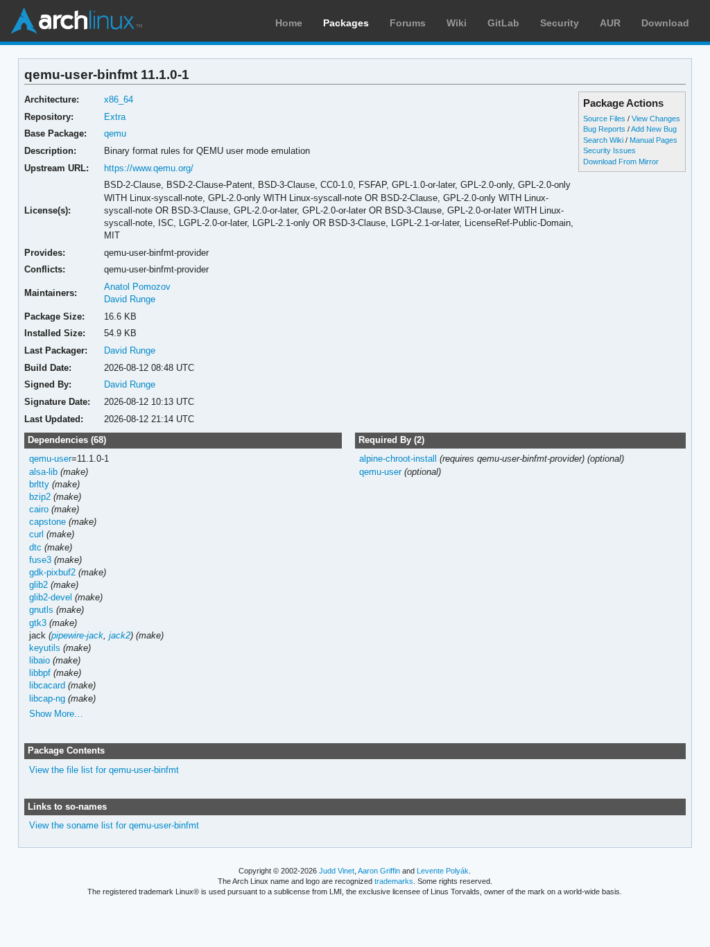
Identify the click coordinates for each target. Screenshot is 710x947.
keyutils (44, 648)
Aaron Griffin (379, 871)
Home (288, 22)
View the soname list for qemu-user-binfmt (114, 825)
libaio (39, 660)
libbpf (40, 673)
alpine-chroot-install (398, 458)
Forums (408, 22)
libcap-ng (47, 698)
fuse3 (40, 560)
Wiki (457, 22)
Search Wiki (603, 140)
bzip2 (40, 497)
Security (559, 22)
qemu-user (50, 458)
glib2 (38, 585)
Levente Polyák (443, 871)
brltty (39, 484)
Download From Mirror (621, 161)
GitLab (503, 22)
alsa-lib (43, 472)
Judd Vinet (336, 871)
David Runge (129, 299)
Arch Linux (76, 21)
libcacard (47, 685)
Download (665, 22)
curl (36, 534)
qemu (115, 133)
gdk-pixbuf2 (52, 572)
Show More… (56, 714)
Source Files (604, 118)
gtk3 (37, 623)
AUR (610, 22)
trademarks (393, 881)
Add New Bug (654, 129)
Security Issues (609, 150)
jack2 (119, 635)
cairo (39, 509)
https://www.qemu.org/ (148, 168)
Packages (346, 22)
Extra (114, 117)
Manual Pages (653, 140)
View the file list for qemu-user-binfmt (104, 770)
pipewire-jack (77, 635)
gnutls (41, 610)
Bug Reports (604, 129)
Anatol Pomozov (137, 286)
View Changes (656, 118)
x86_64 (118, 99)
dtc (35, 547)
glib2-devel (50, 597)
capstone (47, 521)
